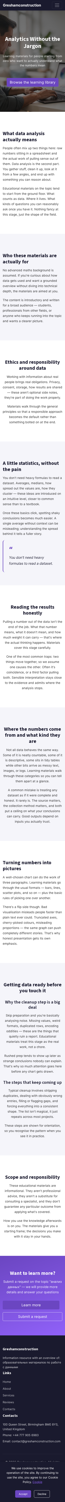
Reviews (8, 1402)
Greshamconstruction (22, 5)
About (7, 1388)
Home (7, 1382)
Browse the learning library (32, 82)
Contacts (9, 1409)
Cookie (37, 1482)
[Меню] (57, 5)
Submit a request (32, 1316)
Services (8, 1395)
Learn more (31, 1305)
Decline (42, 1493)
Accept (23, 1493)
